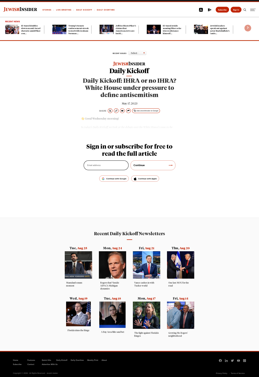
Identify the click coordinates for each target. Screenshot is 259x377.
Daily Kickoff (61, 360)
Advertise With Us (50, 364)
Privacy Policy (221, 373)
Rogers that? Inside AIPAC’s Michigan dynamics (109, 286)
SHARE (102, 111)
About (104, 360)
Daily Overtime (77, 360)
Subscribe (222, 10)
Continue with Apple (147, 179)
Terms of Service (238, 373)
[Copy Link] (116, 110)
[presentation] (247, 28)
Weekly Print (92, 360)
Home (15, 360)
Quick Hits (46, 360)
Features (31, 360)
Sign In (236, 10)
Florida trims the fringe (78, 330)
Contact (30, 364)
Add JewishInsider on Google (147, 110)
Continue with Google (116, 179)
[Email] (122, 110)
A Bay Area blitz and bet (112, 332)
